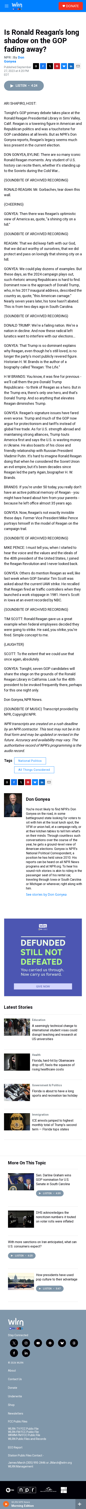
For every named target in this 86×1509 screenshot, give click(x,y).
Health (36, 1054)
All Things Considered (34, 769)
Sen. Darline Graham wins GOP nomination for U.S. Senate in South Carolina (53, 1179)
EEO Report (15, 1447)
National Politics (30, 760)
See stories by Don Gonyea (46, 894)
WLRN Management (20, 1466)
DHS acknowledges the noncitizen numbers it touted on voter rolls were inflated (56, 1217)
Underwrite (15, 1396)
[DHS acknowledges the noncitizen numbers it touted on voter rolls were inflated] (21, 1219)
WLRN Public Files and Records (27, 1438)
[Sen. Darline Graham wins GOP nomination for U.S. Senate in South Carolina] (21, 1181)
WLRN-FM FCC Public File (23, 1431)
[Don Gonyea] (13, 805)
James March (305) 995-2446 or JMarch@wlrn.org (40, 1462)
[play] (6, 1504)
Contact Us (15, 1379)
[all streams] (80, 1504)
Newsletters (15, 1413)
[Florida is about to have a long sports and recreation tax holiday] (17, 1092)
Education (38, 1020)
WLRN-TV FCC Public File (23, 1428)
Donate (12, 1387)
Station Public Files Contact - (26, 1455)
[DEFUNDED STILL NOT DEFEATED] (43, 957)
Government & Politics (47, 1085)
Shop (11, 1405)
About (12, 1370)
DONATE (72, 6)
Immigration (40, 1114)
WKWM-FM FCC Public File (24, 1435)
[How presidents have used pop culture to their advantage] (21, 1281)
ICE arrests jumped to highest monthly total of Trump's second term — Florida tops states (54, 1125)
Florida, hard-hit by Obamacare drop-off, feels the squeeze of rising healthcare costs (53, 1065)
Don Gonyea (14, 59)
